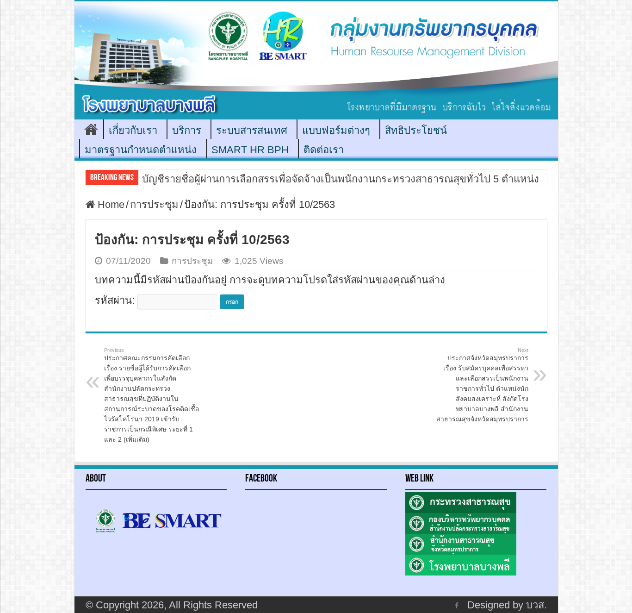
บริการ (186, 130)
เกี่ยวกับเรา (133, 130)
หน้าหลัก (91, 129)
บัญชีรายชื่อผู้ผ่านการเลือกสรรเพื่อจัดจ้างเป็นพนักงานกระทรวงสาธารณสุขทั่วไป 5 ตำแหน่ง (340, 179)
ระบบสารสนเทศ (251, 130)
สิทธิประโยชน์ (416, 130)
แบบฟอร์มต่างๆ (336, 130)
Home (109, 204)
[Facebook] (456, 605)
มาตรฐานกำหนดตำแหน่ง (141, 150)
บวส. (536, 605)
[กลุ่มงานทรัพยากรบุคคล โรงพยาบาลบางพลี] (316, 60)
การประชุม (154, 204)
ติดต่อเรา (324, 150)
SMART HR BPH (250, 150)
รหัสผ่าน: (116, 300)
